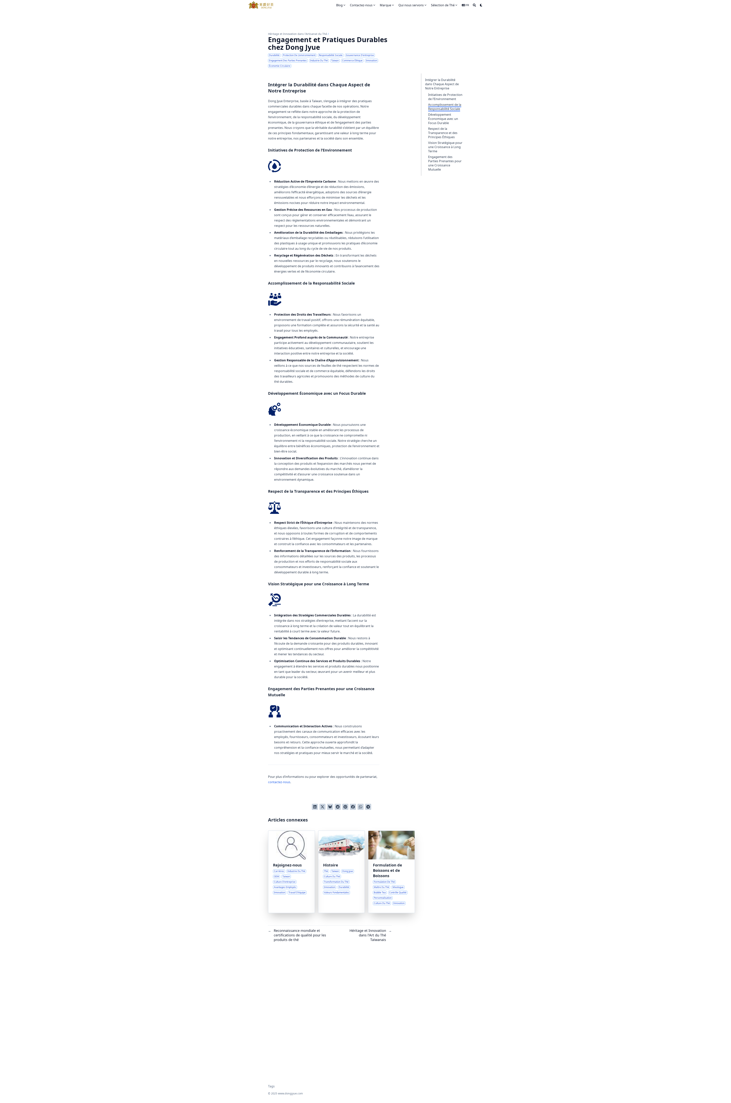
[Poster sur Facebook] (353, 807)
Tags (271, 1086)
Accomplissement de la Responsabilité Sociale (444, 107)
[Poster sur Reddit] (338, 807)
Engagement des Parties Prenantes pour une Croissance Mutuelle (445, 163)
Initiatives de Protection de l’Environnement (445, 97)
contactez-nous (279, 782)
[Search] (474, 5)
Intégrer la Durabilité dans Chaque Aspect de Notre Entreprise (442, 84)
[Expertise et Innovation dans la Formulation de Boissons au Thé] (391, 872)
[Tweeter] (322, 807)
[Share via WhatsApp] (361, 807)
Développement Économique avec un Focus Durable (443, 118)
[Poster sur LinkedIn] (315, 807)
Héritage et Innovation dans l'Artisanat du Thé (297, 34)
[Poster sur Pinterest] (345, 807)
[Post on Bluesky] (330, 807)
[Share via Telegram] (368, 807)
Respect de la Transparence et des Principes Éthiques (442, 133)
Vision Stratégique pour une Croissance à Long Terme (445, 147)
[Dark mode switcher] (481, 5)
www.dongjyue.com (290, 1093)
